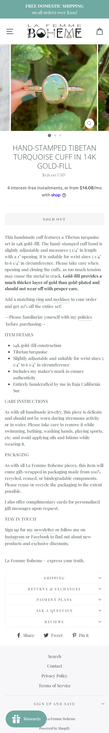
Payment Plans (54, 599)
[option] (54, 9)
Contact (54, 666)
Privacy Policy (54, 675)
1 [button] (49, 135)
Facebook (40, 536)
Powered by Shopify (54, 728)
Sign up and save (54, 704)
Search (54, 656)
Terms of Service (55, 685)
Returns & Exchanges (54, 589)
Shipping (54, 578)
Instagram (15, 536)
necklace (61, 299)
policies (85, 317)
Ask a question (54, 610)
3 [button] (60, 135)
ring (40, 299)
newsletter (44, 529)
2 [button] (55, 135)
